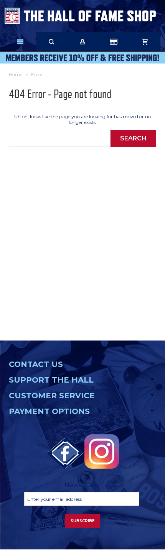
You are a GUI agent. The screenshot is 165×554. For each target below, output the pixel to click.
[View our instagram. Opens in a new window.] (101, 451)
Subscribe (82, 520)
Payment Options (49, 411)
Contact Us (36, 364)
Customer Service (52, 395)
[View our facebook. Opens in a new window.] (65, 453)
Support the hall (51, 380)
